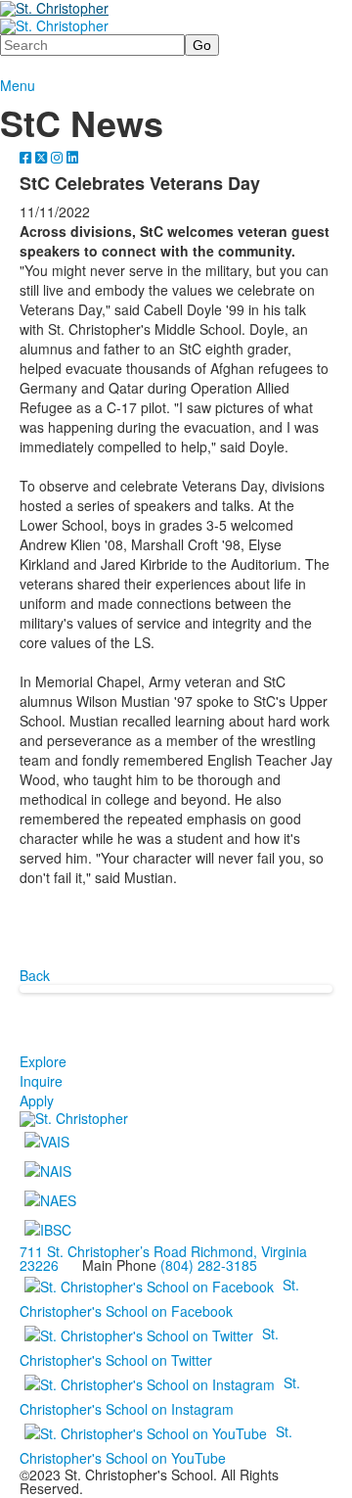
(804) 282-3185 (208, 1265)
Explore (43, 1061)
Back (35, 975)
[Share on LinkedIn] (72, 156)
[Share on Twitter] (43, 156)
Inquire (41, 1081)
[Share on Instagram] (58, 156)
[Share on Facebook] (27, 156)
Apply (37, 1100)
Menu (17, 85)
